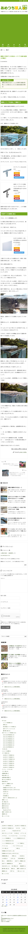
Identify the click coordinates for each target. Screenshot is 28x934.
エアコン (23, 833)
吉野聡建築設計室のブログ (7, 918)
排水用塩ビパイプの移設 (9, 726)
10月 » (5, 906)
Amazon (17, 173)
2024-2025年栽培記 (8, 745)
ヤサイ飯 (5, 771)
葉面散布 (23, 866)
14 (6, 899)
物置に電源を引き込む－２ (15, 487)
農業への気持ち (6, 812)
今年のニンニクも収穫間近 (14, 663)
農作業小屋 (17, 449)
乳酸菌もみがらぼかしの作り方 (11, 789)
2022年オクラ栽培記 (9, 759)
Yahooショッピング (19, 177)
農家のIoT (5, 808)
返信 (25, 565)
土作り (5, 793)
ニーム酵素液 (7, 785)
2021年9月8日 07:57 (5, 555)
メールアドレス (4, 602)
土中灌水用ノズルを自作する (15, 646)
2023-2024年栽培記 (8, 743)
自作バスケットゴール (9, 728)
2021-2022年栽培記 (8, 739)
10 (17, 897)
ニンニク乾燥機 (7, 722)
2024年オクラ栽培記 (8, 763)
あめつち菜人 (23, 452)
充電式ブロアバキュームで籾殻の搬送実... (12, 686)
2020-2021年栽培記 (8, 737)
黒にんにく (21, 871)
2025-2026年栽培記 (8, 747)
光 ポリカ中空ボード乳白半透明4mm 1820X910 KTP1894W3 (20, 240)
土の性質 (5, 858)
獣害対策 (5, 781)
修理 (5, 724)
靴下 (12, 871)
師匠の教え (5, 775)
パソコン (5, 846)
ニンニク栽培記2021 (8, 843)
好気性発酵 (21, 858)
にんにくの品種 (6, 751)
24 (17, 902)
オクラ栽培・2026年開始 (14, 654)
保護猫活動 (5, 773)
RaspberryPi (7, 810)
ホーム (3, 50)
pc (3, 830)
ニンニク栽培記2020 (8, 841)
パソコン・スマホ (7, 769)
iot (23, 828)
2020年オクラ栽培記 (8, 755)
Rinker (19, 170)
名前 (2, 595)
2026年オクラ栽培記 (8, 767)
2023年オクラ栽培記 (8, 761)
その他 (4, 749)
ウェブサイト (4, 608)
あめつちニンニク (7, 833)
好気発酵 (6, 795)
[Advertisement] (14, 29)
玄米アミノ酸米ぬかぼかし (10, 797)
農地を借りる (6, 804)
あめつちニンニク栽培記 (9, 732)
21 (6, 902)
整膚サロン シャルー (6, 920)
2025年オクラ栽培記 (8, 765)
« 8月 (2, 906)
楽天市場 (17, 175)
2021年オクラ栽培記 (8, 757)
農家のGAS (5, 806)
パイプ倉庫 (20, 843)
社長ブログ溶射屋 (5, 921)
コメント (3, 578)
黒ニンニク (5, 816)
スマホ (4, 835)
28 (6, 905)
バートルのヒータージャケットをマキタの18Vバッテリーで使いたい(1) (17, 531)
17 (17, 899)
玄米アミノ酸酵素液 (7, 863)
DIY (8, 50)
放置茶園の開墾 (6, 777)
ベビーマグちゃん (18, 846)
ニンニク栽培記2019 (19, 838)
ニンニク (22, 835)
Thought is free (21, 930)
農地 (13, 868)
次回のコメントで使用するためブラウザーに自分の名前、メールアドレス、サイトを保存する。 (13, 622)
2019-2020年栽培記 (8, 735)
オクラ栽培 (5, 753)
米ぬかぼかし (6, 866)
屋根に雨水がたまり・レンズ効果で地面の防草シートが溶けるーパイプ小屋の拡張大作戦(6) (13, 85)
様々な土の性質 (6, 779)
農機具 (4, 814)
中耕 (18, 848)
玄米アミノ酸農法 (7, 783)
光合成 (5, 791)
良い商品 (5, 802)
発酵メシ (5, 800)
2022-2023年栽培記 (8, 741)
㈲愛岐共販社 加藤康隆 (7, 553)
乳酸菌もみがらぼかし (9, 787)
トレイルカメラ (13, 835)
